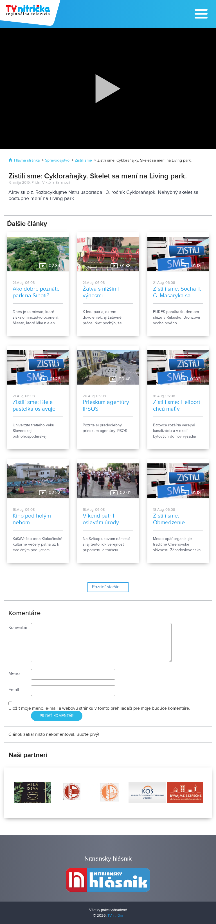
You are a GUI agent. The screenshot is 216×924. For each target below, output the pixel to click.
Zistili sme (83, 160)
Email (13, 690)
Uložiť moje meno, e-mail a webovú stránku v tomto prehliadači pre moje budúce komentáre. (99, 708)
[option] (32, 793)
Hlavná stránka (27, 160)
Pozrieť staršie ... (108, 587)
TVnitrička (115, 915)
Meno (14, 673)
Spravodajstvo (57, 160)
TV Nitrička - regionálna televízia (31, 13)
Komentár (17, 627)
